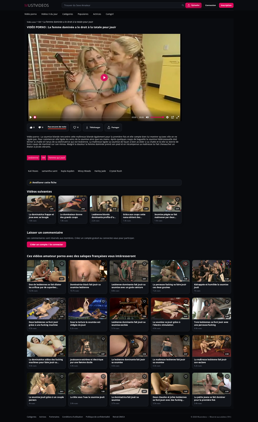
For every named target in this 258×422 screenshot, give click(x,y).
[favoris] (51, 199)
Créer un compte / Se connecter (46, 244)
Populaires (83, 14)
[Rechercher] (183, 5)
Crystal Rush (115, 171)
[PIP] (172, 117)
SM (39, 22)
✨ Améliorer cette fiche (42, 182)
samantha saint (49, 171)
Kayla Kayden (67, 171)
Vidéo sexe (31, 22)
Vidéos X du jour (49, 14)
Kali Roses (33, 171)
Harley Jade (100, 171)
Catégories (67, 14)
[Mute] (147, 117)
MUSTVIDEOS (36, 5)
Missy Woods (84, 171)
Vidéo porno (30, 14)
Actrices (97, 14)
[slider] (82, 117)
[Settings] (167, 117)
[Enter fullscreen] (177, 117)
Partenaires (54, 417)
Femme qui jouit (57, 157)
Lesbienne (33, 157)
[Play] (30, 117)
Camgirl (110, 14)
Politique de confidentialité (98, 417)
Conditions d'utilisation (72, 417)
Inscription (226, 5)
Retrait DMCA (119, 417)
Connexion (210, 5)
